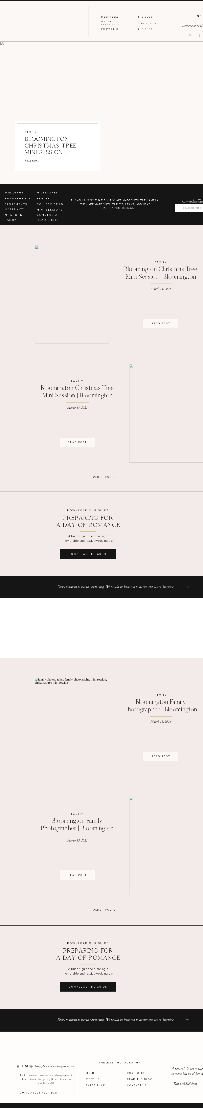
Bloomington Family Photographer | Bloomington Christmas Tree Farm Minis (160, 710)
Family (31, 132)
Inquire (168, 586)
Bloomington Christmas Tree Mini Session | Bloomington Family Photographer (160, 277)
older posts (104, 477)
